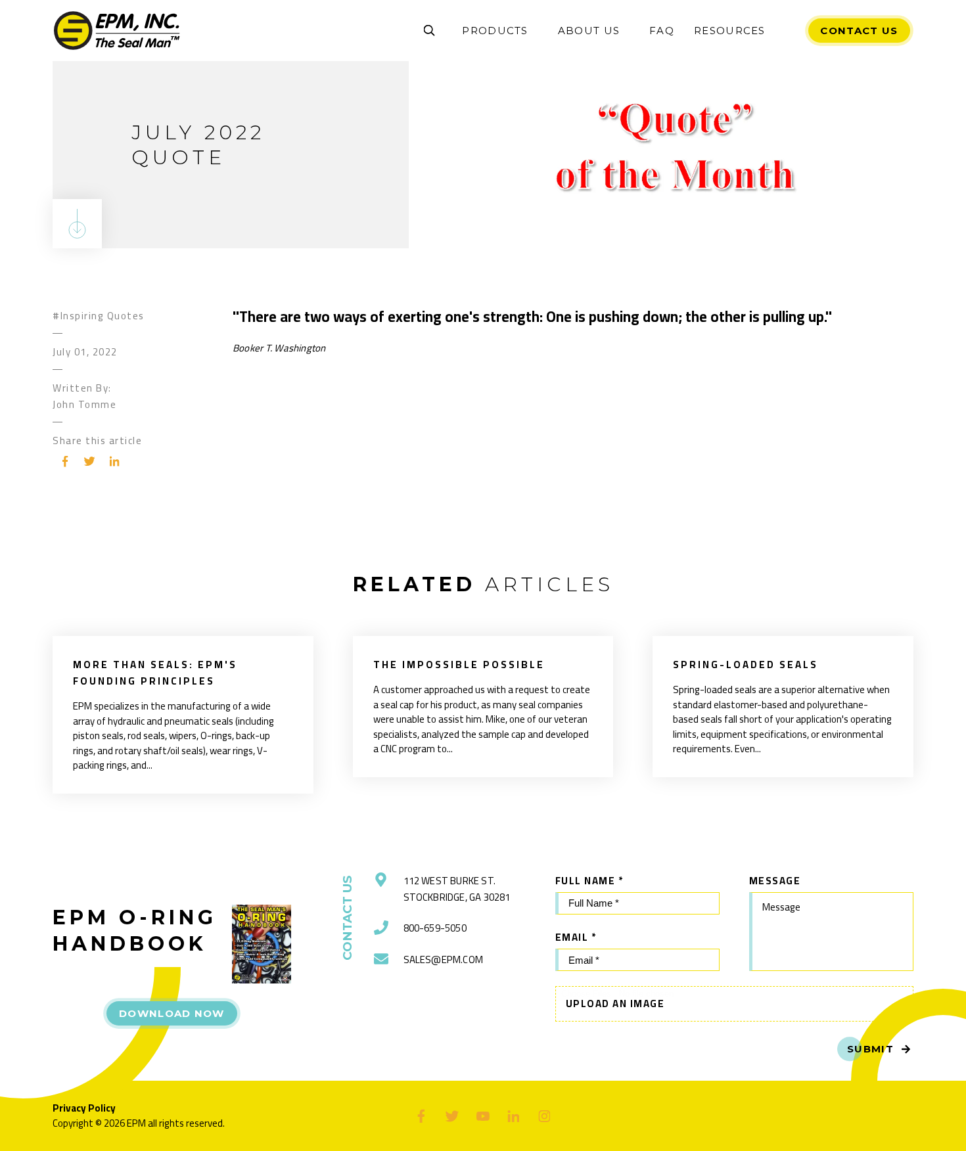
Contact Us (859, 30)
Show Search (429, 30)
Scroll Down (77, 223)
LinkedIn (114, 461)
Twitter (90, 461)
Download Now (172, 1013)
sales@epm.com (443, 959)
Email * (576, 937)
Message (775, 880)
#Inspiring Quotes (99, 315)
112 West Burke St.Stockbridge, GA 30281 (457, 888)
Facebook (65, 461)
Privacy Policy (84, 1107)
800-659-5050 (435, 928)
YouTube (483, 1115)
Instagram (544, 1115)
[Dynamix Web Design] (881, 1116)
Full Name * (589, 880)
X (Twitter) (452, 1115)
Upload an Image (615, 1003)
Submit (870, 1049)
